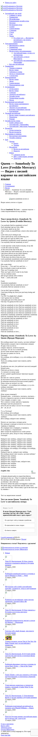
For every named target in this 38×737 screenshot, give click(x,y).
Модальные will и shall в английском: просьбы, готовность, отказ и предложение (20, 587)
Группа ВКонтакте (7, 729)
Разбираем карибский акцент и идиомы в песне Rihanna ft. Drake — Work (20, 574)
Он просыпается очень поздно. (15, 525)
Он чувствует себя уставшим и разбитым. (18, 520)
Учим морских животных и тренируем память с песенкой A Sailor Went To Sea (19, 686)
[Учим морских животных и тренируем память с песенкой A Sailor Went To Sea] (8, 683)
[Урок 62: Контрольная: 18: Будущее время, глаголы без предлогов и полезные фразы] (8, 652)
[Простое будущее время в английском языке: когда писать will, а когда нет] (8, 715)
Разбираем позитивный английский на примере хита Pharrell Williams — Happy (19, 707)
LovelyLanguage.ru (7, 537)
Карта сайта (5, 726)
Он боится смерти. (11, 530)
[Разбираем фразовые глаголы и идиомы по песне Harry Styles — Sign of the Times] (8, 662)
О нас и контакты (7, 724)
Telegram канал (6, 728)
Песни (23, 539)
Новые (7, 553)
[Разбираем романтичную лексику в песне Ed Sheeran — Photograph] (8, 619)
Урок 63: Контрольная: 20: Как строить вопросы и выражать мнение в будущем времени (19, 563)
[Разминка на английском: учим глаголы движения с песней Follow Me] (8, 598)
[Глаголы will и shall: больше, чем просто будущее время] (8, 629)
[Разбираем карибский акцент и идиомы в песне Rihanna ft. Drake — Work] (8, 572)
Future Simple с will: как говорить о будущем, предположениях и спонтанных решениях (21, 675)
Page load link (5, 735)
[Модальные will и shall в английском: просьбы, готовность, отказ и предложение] (8, 585)
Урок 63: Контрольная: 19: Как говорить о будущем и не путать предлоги (20, 611)
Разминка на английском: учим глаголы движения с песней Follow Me (19, 600)
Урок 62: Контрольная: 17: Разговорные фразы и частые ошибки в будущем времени (21, 696)
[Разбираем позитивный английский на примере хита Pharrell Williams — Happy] (8, 704)
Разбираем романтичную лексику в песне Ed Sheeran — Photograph (20, 621)
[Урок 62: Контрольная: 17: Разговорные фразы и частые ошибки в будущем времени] (8, 694)
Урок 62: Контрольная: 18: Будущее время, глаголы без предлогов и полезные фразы (20, 655)
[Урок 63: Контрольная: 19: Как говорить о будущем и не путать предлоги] (8, 608)
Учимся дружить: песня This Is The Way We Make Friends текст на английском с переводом (20, 643)
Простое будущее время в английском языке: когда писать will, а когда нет (21, 717)
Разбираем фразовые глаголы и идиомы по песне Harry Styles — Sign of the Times (20, 665)
